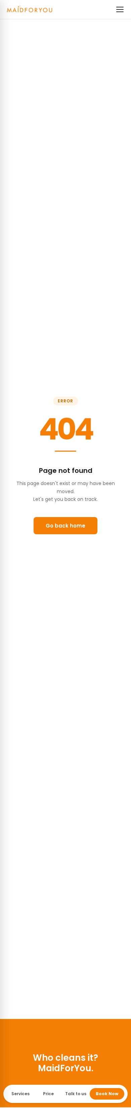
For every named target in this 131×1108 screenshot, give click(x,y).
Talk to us (75, 1094)
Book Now (107, 1094)
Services (20, 1094)
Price (48, 1094)
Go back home (65, 525)
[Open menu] (120, 9)
